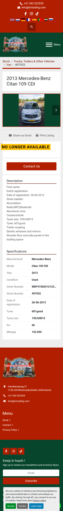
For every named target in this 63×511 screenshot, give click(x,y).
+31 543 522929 (33, 3)
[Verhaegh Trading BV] (19, 368)
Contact (7, 425)
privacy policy (39, 500)
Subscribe (31, 480)
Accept (10, 506)
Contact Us (31, 166)
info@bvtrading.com (34, 7)
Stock (5, 420)
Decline (22, 506)
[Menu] (49, 45)
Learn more (36, 506)
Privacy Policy (10, 430)
